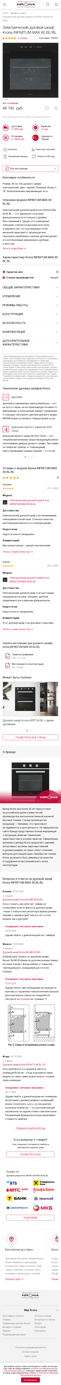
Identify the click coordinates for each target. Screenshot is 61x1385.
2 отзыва (22, 38)
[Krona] (26, 4)
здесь (30, 1104)
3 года (44, 129)
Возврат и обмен (12, 1327)
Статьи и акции (43, 1316)
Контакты (40, 1331)
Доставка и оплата (13, 1316)
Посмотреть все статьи (30, 737)
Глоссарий (40, 1327)
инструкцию (23, 999)
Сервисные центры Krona (16, 1323)
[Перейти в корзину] (56, 4)
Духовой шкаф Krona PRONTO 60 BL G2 (24, 1064)
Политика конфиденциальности (30, 1347)
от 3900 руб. (18, 139)
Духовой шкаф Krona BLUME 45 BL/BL (23, 899)
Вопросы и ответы (45, 1319)
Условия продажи (30, 1352)
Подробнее (30, 1218)
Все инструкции (19, 168)
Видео (38, 1323)
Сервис (7, 1319)
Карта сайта (31, 1356)
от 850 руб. (17, 129)
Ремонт (7, 1331)
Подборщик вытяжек (14, 1334)
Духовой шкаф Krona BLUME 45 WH (22, 952)
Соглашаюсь (30, 1380)
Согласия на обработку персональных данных (39, 1374)
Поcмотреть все (30, 1154)
